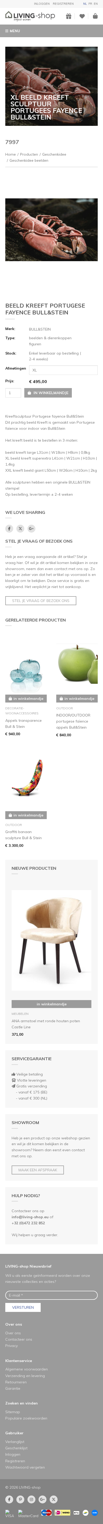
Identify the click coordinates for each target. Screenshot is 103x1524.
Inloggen (42, 4)
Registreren (63, 4)
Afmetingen (15, 368)
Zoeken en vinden (21, 1403)
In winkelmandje (52, 1004)
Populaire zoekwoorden (26, 1418)
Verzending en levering (25, 1375)
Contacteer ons (18, 1339)
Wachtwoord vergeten (25, 1467)
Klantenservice (18, 1360)
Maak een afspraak (37, 1170)
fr (90, 4)
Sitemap (12, 1412)
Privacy (11, 1345)
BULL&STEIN (40, 329)
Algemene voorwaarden (26, 1369)
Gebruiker (14, 1433)
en (96, 4)
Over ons (13, 1324)
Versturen (23, 1307)
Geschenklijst (16, 1448)
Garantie (12, 1388)
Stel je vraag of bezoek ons (40, 600)
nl (85, 4)
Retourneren (16, 1382)
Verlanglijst (14, 1441)
